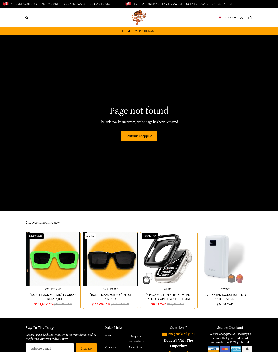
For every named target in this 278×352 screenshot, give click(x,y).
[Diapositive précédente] (31, 259)
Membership (111, 347)
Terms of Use (135, 347)
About (108, 335)
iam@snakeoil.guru (181, 334)
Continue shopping (139, 136)
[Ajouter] (74, 280)
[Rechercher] (27, 17)
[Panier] (250, 17)
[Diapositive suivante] (74, 259)
